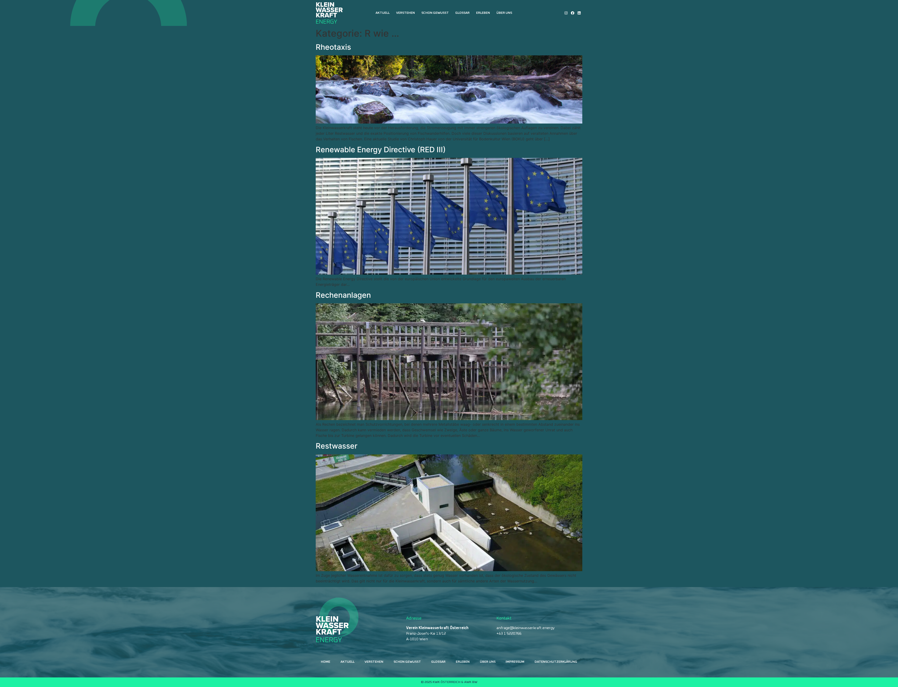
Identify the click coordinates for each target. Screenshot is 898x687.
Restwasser (336, 445)
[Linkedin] (579, 13)
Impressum (515, 661)
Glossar (462, 12)
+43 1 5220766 (508, 633)
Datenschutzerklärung (556, 661)
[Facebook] (572, 13)
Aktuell (383, 12)
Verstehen (405, 12)
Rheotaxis (333, 47)
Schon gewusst (435, 12)
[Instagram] (566, 13)
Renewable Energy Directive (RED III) (381, 149)
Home (325, 661)
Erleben (483, 12)
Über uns (504, 12)
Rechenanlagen (343, 295)
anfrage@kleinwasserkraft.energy (525, 628)
